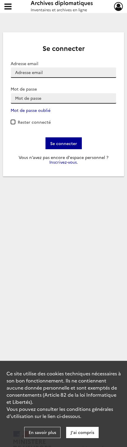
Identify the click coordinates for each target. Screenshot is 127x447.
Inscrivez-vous (63, 162)
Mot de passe (24, 89)
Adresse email (24, 63)
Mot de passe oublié (31, 110)
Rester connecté (34, 122)
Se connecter (63, 143)
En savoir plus (42, 432)
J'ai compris (82, 432)
